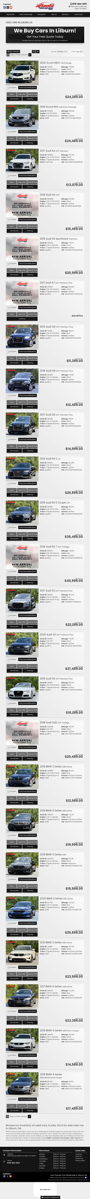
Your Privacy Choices (79, 1177)
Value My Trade (32, 94)
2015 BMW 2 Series (56, 766)
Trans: (42, 72)
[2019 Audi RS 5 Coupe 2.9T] (22, 513)
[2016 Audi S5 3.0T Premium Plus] (22, 689)
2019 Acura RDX (58, 107)
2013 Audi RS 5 (50, 458)
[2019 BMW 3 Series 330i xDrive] (22, 821)
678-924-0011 (79, 3)
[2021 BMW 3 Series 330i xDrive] (22, 952)
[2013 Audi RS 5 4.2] (22, 469)
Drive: (42, 74)
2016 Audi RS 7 (54, 546)
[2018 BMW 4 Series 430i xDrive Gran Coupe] (22, 1084)
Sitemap (72, 1177)
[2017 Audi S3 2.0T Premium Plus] (22, 601)
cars (69, 1132)
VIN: (63, 74)
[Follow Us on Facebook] (4, 7)
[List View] (37, 51)
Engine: (43, 69)
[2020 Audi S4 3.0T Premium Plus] (22, 645)
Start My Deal (14, 99)
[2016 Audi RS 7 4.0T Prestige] (22, 557)
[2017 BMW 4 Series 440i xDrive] (22, 996)
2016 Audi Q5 (56, 370)
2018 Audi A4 (50, 194)
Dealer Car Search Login (55, 1177)
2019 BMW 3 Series (56, 810)
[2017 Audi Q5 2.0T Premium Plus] (22, 425)
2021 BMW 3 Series (56, 942)
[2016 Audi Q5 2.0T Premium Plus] (22, 381)
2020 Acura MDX (56, 62)
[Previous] (8, 54)
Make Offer (21, 94)
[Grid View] (34, 51)
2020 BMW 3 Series (56, 898)
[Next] (29, 54)
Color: (63, 69)
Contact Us (79, 1158)
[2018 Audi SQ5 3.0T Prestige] (22, 733)
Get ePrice (77, 315)
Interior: (64, 72)
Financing (30, 99)
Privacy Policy (80, 1160)
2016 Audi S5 (56, 678)
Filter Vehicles (14, 52)
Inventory (78, 1154)
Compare (13, 88)
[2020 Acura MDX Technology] (22, 73)
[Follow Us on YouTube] (11, 7)
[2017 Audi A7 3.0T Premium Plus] (22, 293)
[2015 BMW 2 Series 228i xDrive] (22, 777)
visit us (21, 1140)
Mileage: (64, 67)
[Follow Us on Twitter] (8, 7)
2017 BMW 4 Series (56, 986)
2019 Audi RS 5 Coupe (55, 502)
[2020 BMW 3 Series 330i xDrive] (22, 909)
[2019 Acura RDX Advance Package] (22, 117)
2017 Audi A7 (56, 282)
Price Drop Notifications (27, 88)
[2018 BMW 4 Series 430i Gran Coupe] (22, 1040)
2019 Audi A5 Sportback (58, 238)
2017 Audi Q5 (56, 414)
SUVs (78, 1132)
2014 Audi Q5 (56, 326)
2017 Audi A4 (54, 151)
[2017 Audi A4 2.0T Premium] (22, 161)
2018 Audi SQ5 (54, 722)
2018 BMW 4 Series (59, 1030)
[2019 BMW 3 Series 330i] (22, 865)
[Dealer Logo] (45, 6)
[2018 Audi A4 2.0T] (22, 205)
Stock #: (43, 67)
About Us (78, 1156)
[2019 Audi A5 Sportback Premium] (22, 249)
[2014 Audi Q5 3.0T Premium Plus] (22, 337)
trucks (74, 1132)
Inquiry (12, 94)
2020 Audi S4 (56, 634)
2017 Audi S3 (56, 590)
